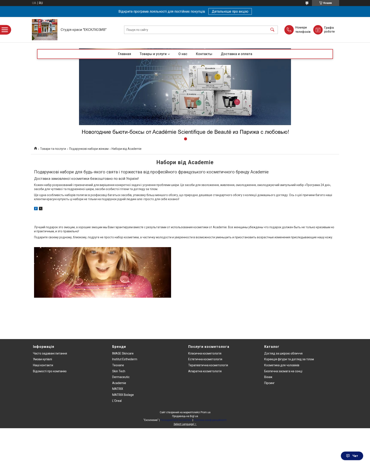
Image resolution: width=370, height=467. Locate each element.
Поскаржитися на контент (176, 420)
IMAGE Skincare (123, 353)
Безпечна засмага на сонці (283, 371)
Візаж (268, 377)
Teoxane (118, 365)
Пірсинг (269, 383)
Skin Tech (118, 371)
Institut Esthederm (124, 359)
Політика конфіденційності (210, 420)
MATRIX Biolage (123, 394)
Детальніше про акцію (230, 11)
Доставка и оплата (236, 54)
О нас (182, 54)
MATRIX (117, 388)
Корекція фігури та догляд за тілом (289, 359)
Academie (119, 383)
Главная (124, 54)
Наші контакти (43, 365)
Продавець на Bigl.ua (185, 416)
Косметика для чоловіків (281, 365)
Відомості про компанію (50, 371)
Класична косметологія (204, 353)
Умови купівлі (42, 359)
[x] (40, 209)
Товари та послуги (53, 148)
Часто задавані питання (50, 353)
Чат (355, 456)
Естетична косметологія (205, 359)
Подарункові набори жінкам (89, 148)
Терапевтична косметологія (208, 365)
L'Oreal (117, 400)
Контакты (204, 54)
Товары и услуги (153, 54)
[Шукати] (272, 30)
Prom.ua (205, 412)
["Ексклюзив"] (44, 29)
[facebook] (36, 209)
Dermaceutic (121, 377)
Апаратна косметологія (205, 371)
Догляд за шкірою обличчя (283, 353)
